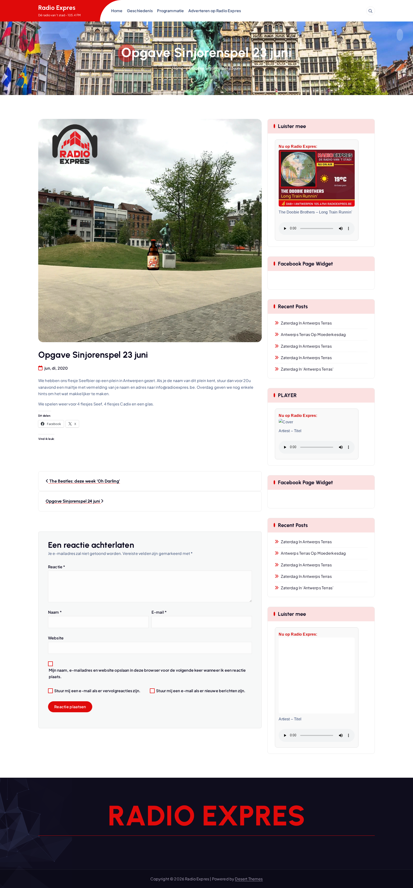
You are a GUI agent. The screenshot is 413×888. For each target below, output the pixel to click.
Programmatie (170, 10)
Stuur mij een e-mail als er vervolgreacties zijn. (97, 690)
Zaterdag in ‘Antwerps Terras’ (307, 369)
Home (117, 10)
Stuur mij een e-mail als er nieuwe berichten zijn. (200, 690)
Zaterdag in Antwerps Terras (306, 322)
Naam (55, 612)
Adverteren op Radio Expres (214, 10)
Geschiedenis (140, 10)
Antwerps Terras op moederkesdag (313, 334)
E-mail (159, 612)
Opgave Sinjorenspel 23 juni (215, 67)
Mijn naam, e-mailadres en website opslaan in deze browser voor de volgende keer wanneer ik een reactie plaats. (147, 673)
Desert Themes (249, 878)
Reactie (56, 566)
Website (56, 637)
